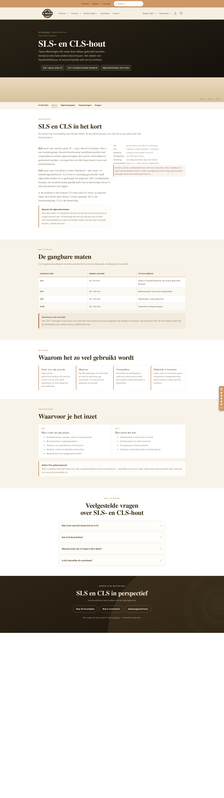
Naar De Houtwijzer (85, 609)
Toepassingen (85, 105)
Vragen (98, 105)
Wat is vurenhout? (111, 609)
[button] (63, 13)
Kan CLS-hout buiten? (72, 537)
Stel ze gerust (114, 617)
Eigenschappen (68, 105)
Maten (55, 105)
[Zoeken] (116, 4)
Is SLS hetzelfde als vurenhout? (77, 560)
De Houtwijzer (44, 32)
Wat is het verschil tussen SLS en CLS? (80, 525)
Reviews (85, 3)
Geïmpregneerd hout (138, 609)
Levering (106, 3)
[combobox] (130, 4)
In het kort (43, 105)
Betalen (96, 3)
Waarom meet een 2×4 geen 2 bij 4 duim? (82, 548)
